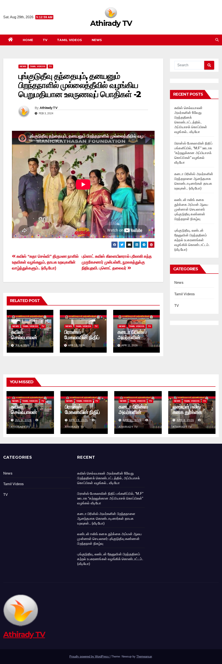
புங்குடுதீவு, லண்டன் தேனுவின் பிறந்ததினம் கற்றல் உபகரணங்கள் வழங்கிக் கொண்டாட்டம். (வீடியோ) (192, 240)
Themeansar (144, 656)
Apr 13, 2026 (78, 420)
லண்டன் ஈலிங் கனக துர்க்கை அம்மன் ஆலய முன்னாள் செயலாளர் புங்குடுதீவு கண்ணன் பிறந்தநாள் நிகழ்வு (191, 209)
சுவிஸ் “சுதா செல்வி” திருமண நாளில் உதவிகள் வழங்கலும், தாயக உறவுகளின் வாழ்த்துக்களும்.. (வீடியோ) (45, 262)
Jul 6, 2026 (23, 420)
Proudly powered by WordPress (89, 656)
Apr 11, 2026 (132, 420)
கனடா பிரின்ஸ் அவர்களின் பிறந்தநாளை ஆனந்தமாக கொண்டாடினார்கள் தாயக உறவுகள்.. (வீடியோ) (106, 518)
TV (45, 40)
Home (28, 40)
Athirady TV (111, 23)
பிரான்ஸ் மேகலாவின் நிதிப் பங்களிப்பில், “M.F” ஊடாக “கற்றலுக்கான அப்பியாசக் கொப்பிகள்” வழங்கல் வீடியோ (193, 152)
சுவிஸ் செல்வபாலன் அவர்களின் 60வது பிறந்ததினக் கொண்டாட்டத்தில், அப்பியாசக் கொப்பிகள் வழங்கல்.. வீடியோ (108, 478)
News (97, 40)
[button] (217, 40)
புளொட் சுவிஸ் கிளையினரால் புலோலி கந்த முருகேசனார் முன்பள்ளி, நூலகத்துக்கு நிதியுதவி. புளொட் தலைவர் (117, 262)
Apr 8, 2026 (185, 420)
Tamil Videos (69, 40)
